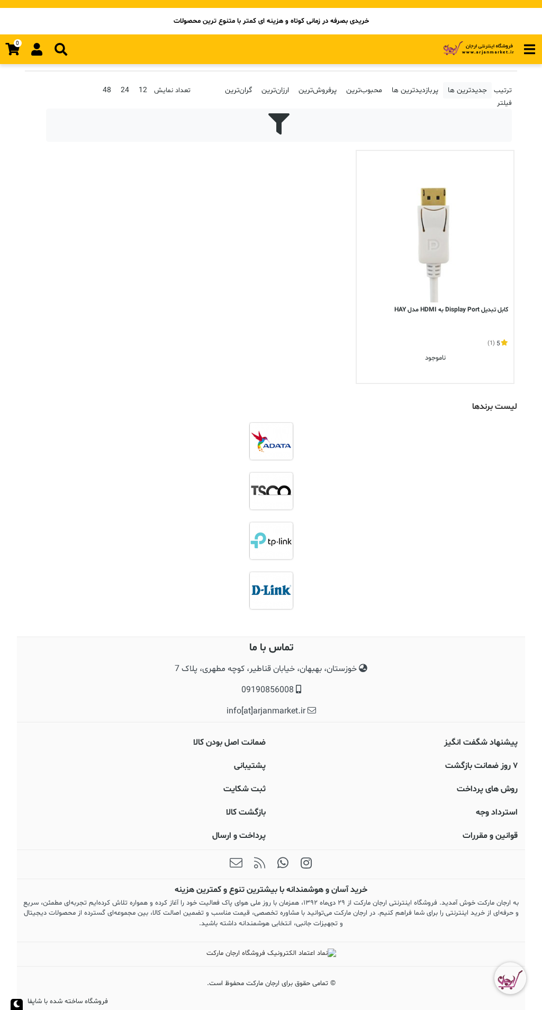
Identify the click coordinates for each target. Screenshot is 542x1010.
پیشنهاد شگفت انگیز (481, 742)
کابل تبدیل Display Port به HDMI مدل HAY (451, 310)
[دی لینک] (271, 590)
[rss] (259, 864)
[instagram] (306, 864)
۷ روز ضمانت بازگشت (481, 766)
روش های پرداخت (487, 789)
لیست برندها (494, 407)
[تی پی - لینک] (271, 541)
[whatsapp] (283, 864)
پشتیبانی (250, 766)
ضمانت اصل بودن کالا (229, 742)
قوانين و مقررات (490, 836)
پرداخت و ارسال (239, 836)
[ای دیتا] (271, 441)
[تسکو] (271, 491)
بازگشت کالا (246, 812)
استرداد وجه (497, 812)
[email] (236, 864)
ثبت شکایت (244, 789)
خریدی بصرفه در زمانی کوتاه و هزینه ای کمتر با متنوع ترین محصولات (271, 21)
